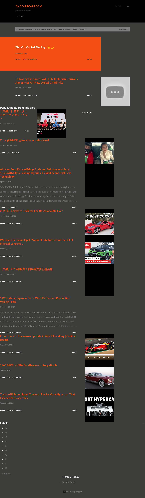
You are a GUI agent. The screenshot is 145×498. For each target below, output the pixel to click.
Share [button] (18, 59)
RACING (20, 16)
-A (6, 428)
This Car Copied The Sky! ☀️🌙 (34, 47)
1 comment (12, 207)
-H (6, 459)
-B (6, 432)
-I (5, 463)
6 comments (12, 131)
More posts (87, 113)
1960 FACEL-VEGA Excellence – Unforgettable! (29, 365)
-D (6, 441)
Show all (123, 29)
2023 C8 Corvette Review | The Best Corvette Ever (31, 211)
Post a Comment (30, 59)
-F (6, 450)
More (89, 59)
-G (6, 455)
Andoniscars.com (28, 6)
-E (6, 446)
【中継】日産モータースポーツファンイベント (14, 114)
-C (6, 437)
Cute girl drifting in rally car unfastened (24, 140)
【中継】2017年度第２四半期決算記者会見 (26, 269)
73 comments (13, 153)
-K (6, 468)
